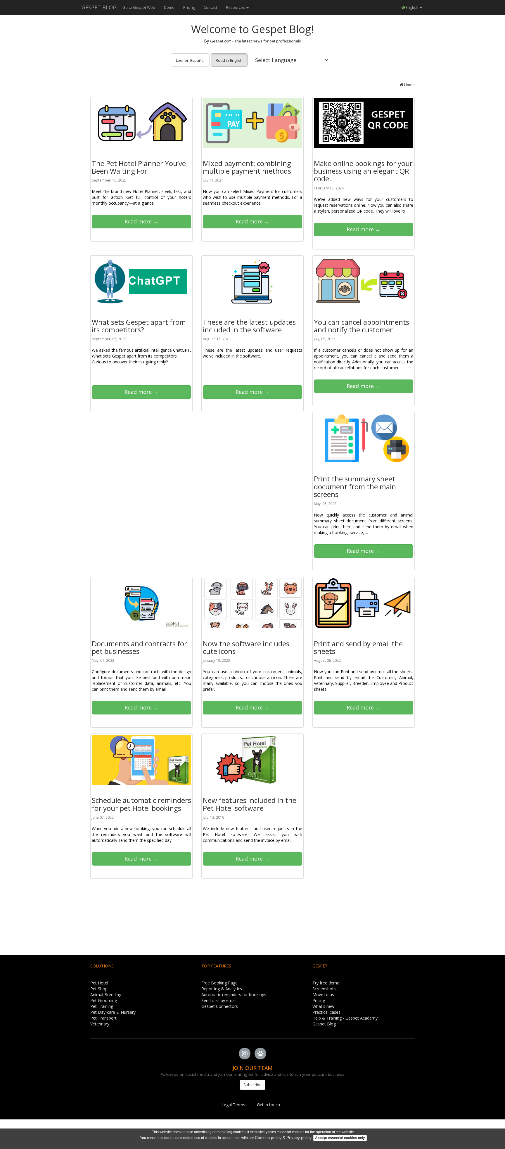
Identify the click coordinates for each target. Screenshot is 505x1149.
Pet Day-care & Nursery (113, 1012)
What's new (323, 1006)
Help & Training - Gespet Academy (345, 1018)
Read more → (141, 221)
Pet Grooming (103, 1000)
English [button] (412, 7)
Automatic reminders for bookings (233, 994)
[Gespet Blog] (260, 1053)
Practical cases (326, 1012)
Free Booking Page (219, 983)
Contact (210, 7)
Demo (169, 7)
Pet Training (101, 1006)
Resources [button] (236, 7)
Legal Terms (233, 1104)
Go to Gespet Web (138, 7)
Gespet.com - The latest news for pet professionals (255, 41)
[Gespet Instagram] (244, 1053)
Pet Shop (99, 988)
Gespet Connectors (219, 1006)
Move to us (323, 994)
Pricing (189, 7)
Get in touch (270, 1104)
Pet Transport (103, 1018)
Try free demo (326, 983)
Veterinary (99, 1024)
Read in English (229, 60)
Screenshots (324, 988)
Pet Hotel (99, 983)
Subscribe (252, 1085)
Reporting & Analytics (221, 988)
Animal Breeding (105, 994)
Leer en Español (190, 60)
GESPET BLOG (99, 7)
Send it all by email (218, 1000)
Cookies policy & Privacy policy (283, 1137)
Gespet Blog (324, 1024)
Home (409, 84)
